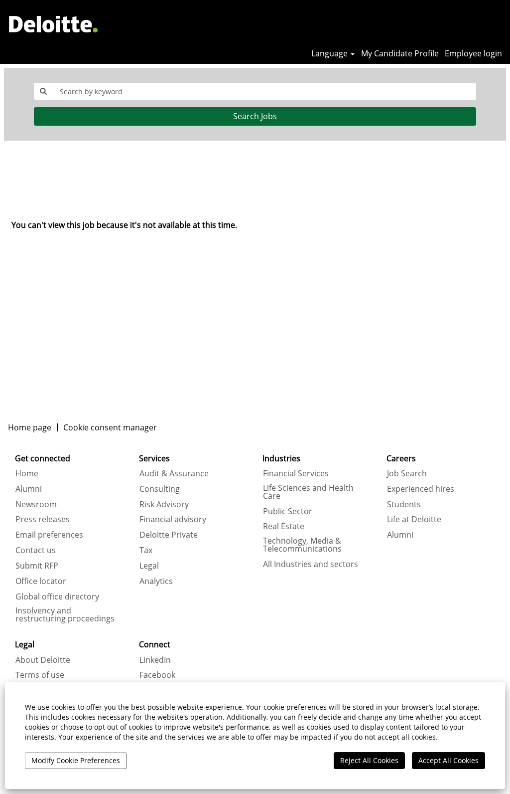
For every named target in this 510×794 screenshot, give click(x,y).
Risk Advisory (164, 504)
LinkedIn (155, 659)
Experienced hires (420, 488)
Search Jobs (255, 116)
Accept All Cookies (448, 760)
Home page (29, 427)
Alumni (28, 488)
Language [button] (330, 53)
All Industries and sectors (310, 564)
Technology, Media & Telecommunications (302, 544)
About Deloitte (42, 659)
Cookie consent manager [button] (110, 427)
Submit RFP (36, 565)
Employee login (473, 53)
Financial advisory (172, 519)
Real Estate (283, 526)
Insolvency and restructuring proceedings (65, 614)
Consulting (159, 488)
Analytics (156, 581)
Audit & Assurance (174, 473)
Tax (145, 550)
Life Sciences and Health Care (308, 491)
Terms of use (39, 674)
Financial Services (296, 473)
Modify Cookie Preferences (75, 760)
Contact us (35, 550)
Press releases (42, 519)
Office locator (40, 581)
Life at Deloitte (414, 519)
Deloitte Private (168, 534)
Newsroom (36, 504)
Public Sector (287, 511)
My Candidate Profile (400, 53)
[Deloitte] (53, 24)
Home (26, 473)
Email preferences (49, 534)
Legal (149, 565)
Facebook (157, 674)
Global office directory (57, 596)
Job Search (407, 473)
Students (404, 504)
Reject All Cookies (369, 760)
